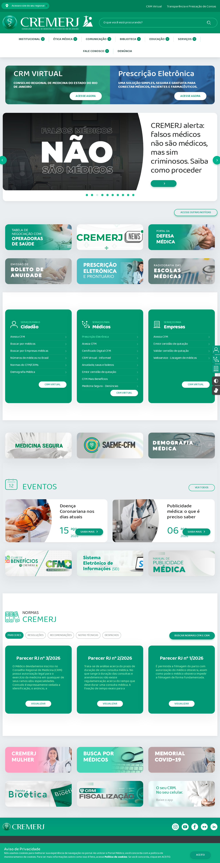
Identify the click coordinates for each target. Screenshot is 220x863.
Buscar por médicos (22, 344)
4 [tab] (102, 195)
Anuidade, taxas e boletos (98, 365)
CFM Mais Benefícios (95, 379)
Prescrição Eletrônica (95, 337)
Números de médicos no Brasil (29, 358)
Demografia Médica (22, 372)
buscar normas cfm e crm (192, 635)
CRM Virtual (154, 7)
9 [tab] (128, 195)
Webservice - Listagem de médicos (175, 358)
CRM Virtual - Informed (96, 358)
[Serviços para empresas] (216, 368)
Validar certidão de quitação (171, 351)
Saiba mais (87, 532)
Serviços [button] (185, 39)
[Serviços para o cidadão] (216, 350)
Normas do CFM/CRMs (24, 365)
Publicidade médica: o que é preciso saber (183, 511)
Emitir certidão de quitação (99, 372)
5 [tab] (107, 195)
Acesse (86, 96)
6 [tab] (112, 195)
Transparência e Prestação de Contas (191, 7)
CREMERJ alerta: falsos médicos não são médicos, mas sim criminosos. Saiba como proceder (179, 148)
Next (213, 157)
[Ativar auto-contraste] (216, 380)
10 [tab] (133, 195)
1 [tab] (87, 195)
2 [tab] (92, 195)
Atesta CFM (17, 337)
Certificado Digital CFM (96, 351)
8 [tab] (123, 195)
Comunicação (96, 39)
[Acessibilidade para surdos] (216, 390)
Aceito (200, 855)
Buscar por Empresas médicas (29, 351)
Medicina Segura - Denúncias (100, 386)
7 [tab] (117, 195)
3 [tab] (97, 195)
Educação (157, 39)
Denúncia (125, 51)
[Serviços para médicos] (216, 359)
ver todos (201, 487)
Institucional (29, 39)
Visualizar (38, 704)
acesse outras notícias (195, 212)
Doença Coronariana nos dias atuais (77, 511)
